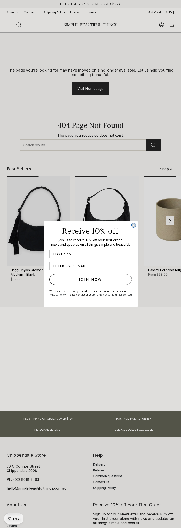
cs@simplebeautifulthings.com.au (112, 294)
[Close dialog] (133, 225)
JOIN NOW (90, 279)
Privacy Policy (57, 294)
